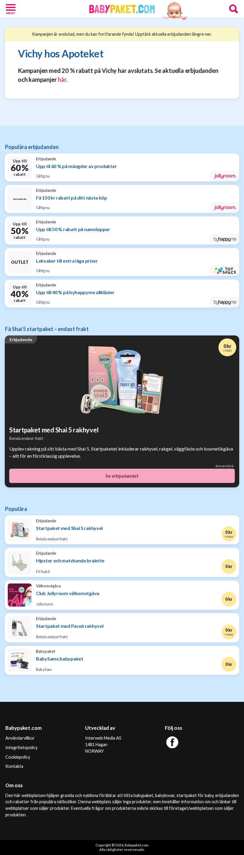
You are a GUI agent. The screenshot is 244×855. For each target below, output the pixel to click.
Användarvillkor (20, 738)
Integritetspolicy (21, 747)
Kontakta (14, 766)
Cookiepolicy (17, 757)
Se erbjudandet (121, 476)
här (62, 79)
